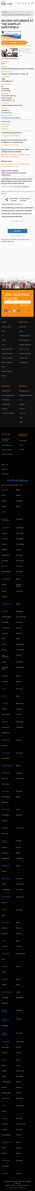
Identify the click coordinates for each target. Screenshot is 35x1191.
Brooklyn (4, 928)
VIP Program (6, 399)
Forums (21, 445)
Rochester (5, 933)
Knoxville (18, 1047)
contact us (22, 1188)
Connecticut (7, 604)
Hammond (19, 753)
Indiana (5, 722)
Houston (18, 1082)
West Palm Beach (5, 668)
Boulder (4, 584)
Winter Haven (20, 667)
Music (3, 331)
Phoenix (18, 495)
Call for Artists (6, 327)
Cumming (5, 681)
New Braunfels (6, 1093)
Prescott (4, 501)
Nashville (18, 1052)
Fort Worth (19, 1076)
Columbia (19, 1019)
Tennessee (6, 1041)
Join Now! (17, 231)
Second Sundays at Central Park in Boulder (17, 211)
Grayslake (19, 709)
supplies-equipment (25, 344)
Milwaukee (19, 1160)
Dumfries (4, 1124)
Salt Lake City (20, 1105)
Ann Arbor (19, 791)
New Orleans (6, 758)
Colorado (6, 579)
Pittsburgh (5, 1003)
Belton (4, 1065)
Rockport (18, 1093)
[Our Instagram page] (9, 310)
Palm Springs (20, 544)
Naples (18, 639)
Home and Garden (7, 358)
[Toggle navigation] (32, 3)
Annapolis (19, 773)
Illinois (5, 703)
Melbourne (19, 633)
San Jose (4, 566)
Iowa (4, 689)
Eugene (18, 979)
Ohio (4, 941)
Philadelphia (19, 997)
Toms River (19, 889)
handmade (22, 327)
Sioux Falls (19, 1033)
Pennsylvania (7, 992)
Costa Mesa (19, 528)
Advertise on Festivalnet (6, 440)
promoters (5, 386)
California (6, 528)
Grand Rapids (6, 797)
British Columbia (5, 520)
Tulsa (3, 959)
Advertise (4, 408)
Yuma (3, 512)
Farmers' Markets (7, 362)
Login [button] (23, 236)
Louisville (4, 745)
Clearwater (19, 611)
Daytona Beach (6, 617)
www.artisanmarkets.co (9, 58)
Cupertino (5, 533)
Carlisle (18, 992)
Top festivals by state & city (12, 485)
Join (3, 191)
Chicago (4, 709)
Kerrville (4, 1087)
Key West (19, 628)
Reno (3, 915)
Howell (18, 797)
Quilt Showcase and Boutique (12, 216)
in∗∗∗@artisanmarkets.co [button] (11, 118)
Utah (4, 1105)
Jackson (18, 1173)
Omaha (4, 871)
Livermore (5, 539)
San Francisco (20, 560)
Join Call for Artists (8, 413)
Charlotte (4, 847)
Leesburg (4, 633)
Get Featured (6, 404)
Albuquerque (20, 897)
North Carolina (5, 841)
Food (3, 344)
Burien (4, 1148)
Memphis (4, 1052)
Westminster (6, 784)
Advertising (5, 473)
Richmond (19, 1129)
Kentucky (5, 740)
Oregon (5, 979)
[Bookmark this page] (18, 310)
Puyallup (18, 1148)
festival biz (5, 434)
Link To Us (22, 413)
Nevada (5, 910)
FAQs (20, 422)
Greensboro (5, 853)
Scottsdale (19, 501)
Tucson (18, 506)
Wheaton (19, 714)
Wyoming (5, 1173)
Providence (19, 1010)
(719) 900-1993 (6, 112)
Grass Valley (20, 533)
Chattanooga (20, 1041)
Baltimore (5, 778)
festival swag (23, 358)
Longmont (19, 591)
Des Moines (19, 689)
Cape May (19, 878)
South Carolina (5, 1019)
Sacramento (5, 555)
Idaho (4, 696)
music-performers (24, 340)
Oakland (4, 544)
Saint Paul (19, 815)
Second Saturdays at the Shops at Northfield (17, 208)
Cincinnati (5, 946)
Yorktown (19, 1135)
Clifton (4, 884)
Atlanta (18, 676)
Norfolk (4, 1129)
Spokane (18, 1153)
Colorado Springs (18, 585)
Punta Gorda (20, 649)
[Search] (29, 3)
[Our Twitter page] (14, 310)
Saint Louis (5, 833)
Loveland (4, 596)
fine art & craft (24, 349)
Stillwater (4, 820)
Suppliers (22, 404)
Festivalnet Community (23, 434)
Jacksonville (5, 628)
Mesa (3, 495)
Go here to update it (22, 186)
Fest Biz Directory (7, 445)
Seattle (4, 1153)
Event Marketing (7, 449)
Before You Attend (17, 221)
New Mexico (6, 897)
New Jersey (6, 878)
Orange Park (20, 644)
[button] (27, 74)
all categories (23, 362)
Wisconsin (6, 1160)
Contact (21, 449)
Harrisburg (5, 997)
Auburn (18, 1142)
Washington (7, 1142)
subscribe (24, 305)
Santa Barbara (6, 571)
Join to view (5, 121)
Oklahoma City (20, 953)
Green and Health (7, 349)
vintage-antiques (24, 335)
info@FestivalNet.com (17, 480)
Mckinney (19, 1087)
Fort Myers (5, 622)
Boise (17, 696)
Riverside (18, 550)
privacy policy (13, 1188)
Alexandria (19, 1118)
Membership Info (24, 391)
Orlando (4, 649)
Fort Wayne (5, 727)
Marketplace (24, 322)
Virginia (5, 1118)
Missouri (5, 828)
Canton (18, 1065)
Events (4, 322)
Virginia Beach (6, 1135)
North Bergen (6, 889)
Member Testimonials (25, 395)
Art (3, 335)
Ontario (5, 966)
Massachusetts (7, 766)
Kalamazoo (5, 802)
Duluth (18, 809)
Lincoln (18, 866)
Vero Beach (19, 662)
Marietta (18, 681)
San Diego (5, 560)
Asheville (18, 841)
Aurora (18, 579)
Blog (20, 417)
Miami (4, 639)
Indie (3, 367)
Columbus (19, 946)
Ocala (3, 644)
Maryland (6, 773)
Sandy (4, 1111)
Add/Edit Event (6, 391)
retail (21, 331)
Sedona (4, 506)
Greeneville (5, 1047)
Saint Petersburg (5, 656)
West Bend (5, 1166)
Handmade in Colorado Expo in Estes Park (17, 214)
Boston (18, 766)
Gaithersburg (20, 778)
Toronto (4, 972)
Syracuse (19, 933)
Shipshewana (6, 733)
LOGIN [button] (19, 3)
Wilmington (19, 858)
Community (22, 440)
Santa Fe (4, 902)
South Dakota (5, 1033)
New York (5, 922)
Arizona (5, 490)
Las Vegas (19, 910)
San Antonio (5, 1098)
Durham (18, 847)
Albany (18, 922)
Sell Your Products (7, 454)
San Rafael (19, 566)
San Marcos (19, 1098)
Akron (18, 941)
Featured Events (6, 371)
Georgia (5, 676)
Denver (4, 591)
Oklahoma (6, 953)
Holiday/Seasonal (7, 353)
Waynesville (5, 858)
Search (4, 375)
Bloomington (20, 703)
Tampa (4, 662)
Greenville (5, 1026)
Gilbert (18, 490)
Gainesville (19, 622)
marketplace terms (22, 1185)
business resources (25, 353)
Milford (18, 604)
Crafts (4, 340)
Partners (21, 408)
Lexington (19, 740)
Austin (18, 1060)
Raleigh (18, 853)
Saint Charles (6, 714)
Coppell (4, 1071)
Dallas (4, 1076)
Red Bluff (4, 550)
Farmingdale (20, 884)
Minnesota (6, 809)
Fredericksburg (6, 1082)
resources (23, 386)
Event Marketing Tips (8, 395)
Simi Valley (19, 571)
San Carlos (19, 555)
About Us (4, 464)
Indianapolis (19, 727)
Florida (5, 611)
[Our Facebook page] (5, 310)
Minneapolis (5, 815)
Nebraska (5, 866)
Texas (4, 1060)
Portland (4, 985)
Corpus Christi (20, 1071)
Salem (18, 985)
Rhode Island (4, 1011)
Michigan (5, 791)
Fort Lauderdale (20, 617)
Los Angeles (19, 539)
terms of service (10, 1185)
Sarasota (18, 655)
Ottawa (18, 966)
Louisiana (6, 753)
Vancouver (19, 519)
